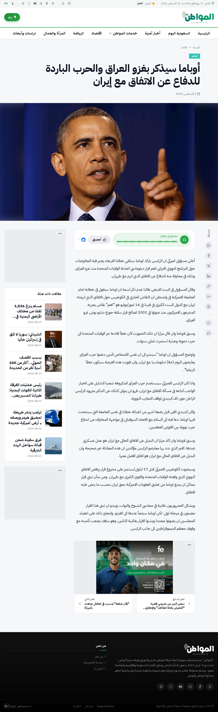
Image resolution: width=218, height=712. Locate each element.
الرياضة (78, 33)
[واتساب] (208, 245)
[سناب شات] (29, 3)
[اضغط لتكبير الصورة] (109, 162)
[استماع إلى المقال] (208, 333)
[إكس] (208, 266)
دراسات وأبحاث (24, 33)
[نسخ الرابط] (208, 286)
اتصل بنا (98, 669)
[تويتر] (53, 3)
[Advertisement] (35, 256)
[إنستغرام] (41, 3)
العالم (184, 47)
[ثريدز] (23, 3)
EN (6, 3)
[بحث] (69, 3)
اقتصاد (96, 33)
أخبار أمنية (153, 33)
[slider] (147, 242)
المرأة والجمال (54, 33)
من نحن (99, 656)
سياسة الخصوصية (93, 662)
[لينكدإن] (208, 276)
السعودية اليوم (179, 33)
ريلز (10, 17)
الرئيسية (204, 33)
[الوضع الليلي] (13, 3)
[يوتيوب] (35, 3)
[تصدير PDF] (208, 306)
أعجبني (96, 239)
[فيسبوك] (47, 3)
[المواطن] (198, 17)
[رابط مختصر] (208, 296)
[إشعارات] (63, 3)
